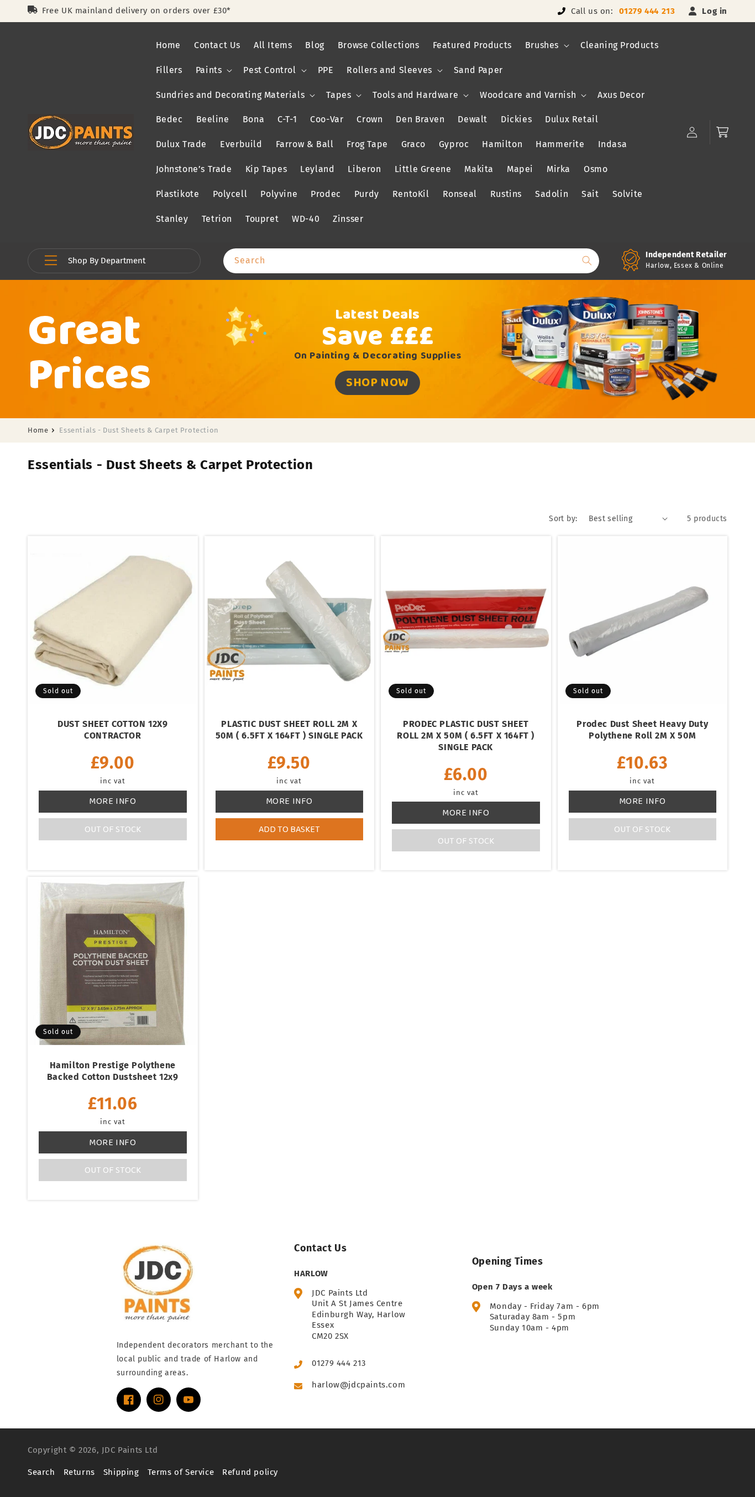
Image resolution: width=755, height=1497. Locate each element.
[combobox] (411, 260)
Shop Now (377, 382)
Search (41, 1472)
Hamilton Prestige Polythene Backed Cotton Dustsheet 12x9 (113, 1071)
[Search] (587, 260)
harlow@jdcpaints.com (358, 1385)
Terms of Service (181, 1472)
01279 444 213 (647, 11)
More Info (112, 800)
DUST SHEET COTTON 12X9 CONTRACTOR (112, 730)
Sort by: (563, 518)
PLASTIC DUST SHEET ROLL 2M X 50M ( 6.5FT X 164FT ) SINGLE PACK (289, 730)
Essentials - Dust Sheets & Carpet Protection (138, 430)
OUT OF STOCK (113, 829)
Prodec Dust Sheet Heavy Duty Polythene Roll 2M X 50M (642, 730)
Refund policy (250, 1472)
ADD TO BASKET (289, 829)
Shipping (121, 1472)
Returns (79, 1472)
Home (38, 430)
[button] (546, 45)
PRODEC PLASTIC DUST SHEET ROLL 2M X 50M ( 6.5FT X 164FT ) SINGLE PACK (465, 735)
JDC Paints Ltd (130, 1450)
